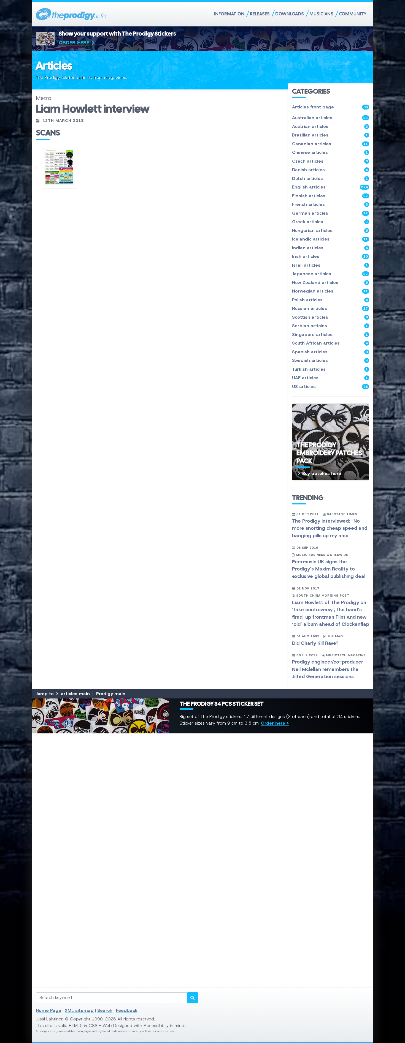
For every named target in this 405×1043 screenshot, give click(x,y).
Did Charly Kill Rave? (315, 643)
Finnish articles (330, 196)
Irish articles (330, 256)
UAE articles (330, 378)
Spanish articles (330, 352)
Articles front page (330, 107)
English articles (330, 187)
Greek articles (330, 222)
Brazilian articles (330, 135)
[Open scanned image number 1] (36, 167)
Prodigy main (110, 694)
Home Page (48, 1010)
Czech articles (330, 161)
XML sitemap (79, 1010)
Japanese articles (330, 274)
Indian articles (330, 248)
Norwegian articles (330, 291)
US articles (330, 386)
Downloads (289, 14)
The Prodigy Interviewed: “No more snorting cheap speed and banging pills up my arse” (329, 528)
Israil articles (330, 265)
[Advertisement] (201, 820)
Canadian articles (330, 144)
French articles (330, 204)
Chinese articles (330, 152)
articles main (75, 694)
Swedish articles (330, 360)
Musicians (321, 14)
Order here (74, 42)
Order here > (275, 723)
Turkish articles (330, 369)
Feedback (126, 1010)
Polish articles (330, 300)
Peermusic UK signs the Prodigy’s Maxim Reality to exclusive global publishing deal (328, 569)
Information (229, 14)
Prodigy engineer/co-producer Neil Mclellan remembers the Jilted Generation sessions (327, 669)
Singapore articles (330, 334)
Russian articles (330, 308)
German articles (330, 213)
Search (104, 1010)
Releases (260, 14)
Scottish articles (330, 317)
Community (352, 14)
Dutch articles (330, 178)
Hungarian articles (330, 230)
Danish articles (330, 170)
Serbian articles (330, 326)
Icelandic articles (330, 239)
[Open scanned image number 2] (59, 167)
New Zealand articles (330, 282)
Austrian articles (330, 126)
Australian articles (330, 118)
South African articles (330, 343)
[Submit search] (192, 997)
